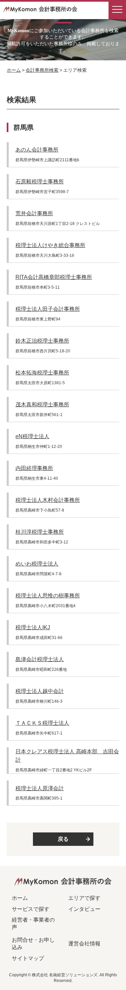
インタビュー (84, 909)
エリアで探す (84, 898)
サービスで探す (30, 909)
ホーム (14, 70)
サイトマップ (28, 958)
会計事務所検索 (42, 70)
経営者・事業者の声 (33, 923)
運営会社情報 (84, 943)
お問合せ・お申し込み (33, 943)
